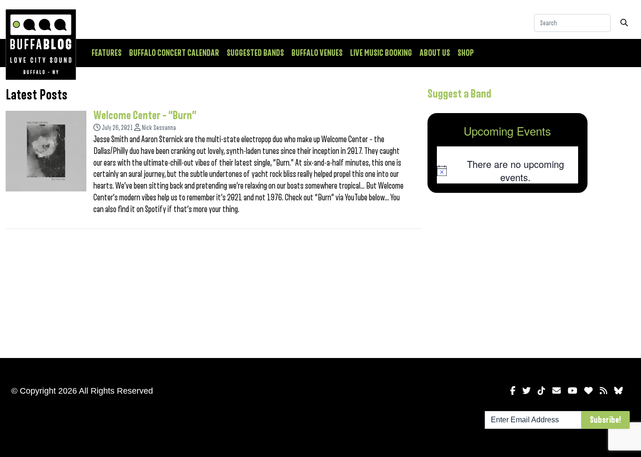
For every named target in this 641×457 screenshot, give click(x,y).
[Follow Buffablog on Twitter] (526, 391)
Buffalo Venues (317, 53)
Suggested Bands (255, 53)
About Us (435, 53)
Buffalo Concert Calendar (174, 53)
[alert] (508, 170)
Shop (466, 53)
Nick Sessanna (159, 127)
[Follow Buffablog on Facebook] (512, 391)
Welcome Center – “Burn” (145, 115)
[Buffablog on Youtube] (572, 391)
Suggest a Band (459, 94)
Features (107, 53)
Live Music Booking (381, 53)
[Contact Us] (556, 391)
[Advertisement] (507, 273)
